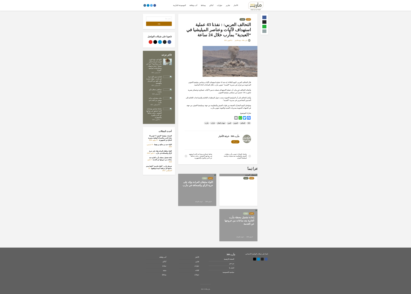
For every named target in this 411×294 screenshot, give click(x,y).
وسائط (203, 5)
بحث (159, 23)
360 (249, 123)
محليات (204, 178)
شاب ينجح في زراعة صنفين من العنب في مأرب (155, 100)
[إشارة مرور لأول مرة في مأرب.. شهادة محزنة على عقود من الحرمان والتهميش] (167, 79)
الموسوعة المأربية (179, 5)
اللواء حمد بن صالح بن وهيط (163, 144)
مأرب (206, 123)
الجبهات (242, 19)
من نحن (231, 263)
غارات (213, 123)
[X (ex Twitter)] (165, 42)
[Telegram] (160, 42)
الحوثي (236, 123)
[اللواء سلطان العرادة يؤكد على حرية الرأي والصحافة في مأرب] (197, 189)
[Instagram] (155, 42)
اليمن (229, 123)
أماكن (211, 5)
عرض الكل (235, 141)
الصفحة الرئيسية (229, 259)
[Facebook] (169, 42)
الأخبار (236, 5)
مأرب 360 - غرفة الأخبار (241, 40)
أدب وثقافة (193, 5)
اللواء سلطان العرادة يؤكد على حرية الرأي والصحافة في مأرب (198, 184)
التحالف (242, 123)
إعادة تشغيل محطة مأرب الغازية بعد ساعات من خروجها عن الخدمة (239, 220)
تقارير (228, 5)
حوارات (219, 5)
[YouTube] (150, 42)
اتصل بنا (231, 268)
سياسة (245, 178)
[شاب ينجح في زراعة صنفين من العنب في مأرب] (167, 100)
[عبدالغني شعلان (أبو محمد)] (167, 91)
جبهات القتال (221, 123)
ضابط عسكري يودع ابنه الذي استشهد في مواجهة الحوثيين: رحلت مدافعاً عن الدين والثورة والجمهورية (154, 113)
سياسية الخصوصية (228, 272)
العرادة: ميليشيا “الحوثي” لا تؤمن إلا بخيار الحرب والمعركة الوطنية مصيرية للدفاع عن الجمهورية (239, 187)
